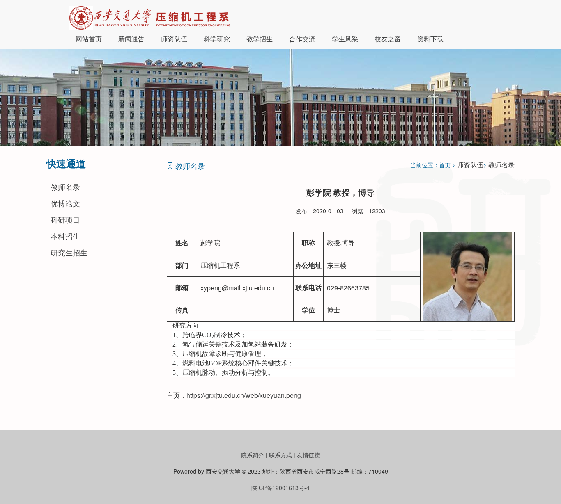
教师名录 (65, 186)
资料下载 (430, 38)
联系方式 (280, 455)
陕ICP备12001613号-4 (280, 487)
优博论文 (65, 203)
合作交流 (302, 38)
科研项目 (65, 219)
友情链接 (308, 455)
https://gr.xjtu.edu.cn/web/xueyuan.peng (243, 395)
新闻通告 (131, 38)
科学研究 (217, 38)
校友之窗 (388, 38)
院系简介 (252, 455)
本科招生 (65, 235)
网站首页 (89, 38)
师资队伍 (174, 38)
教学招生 (259, 38)
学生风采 (345, 38)
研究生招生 (69, 252)
